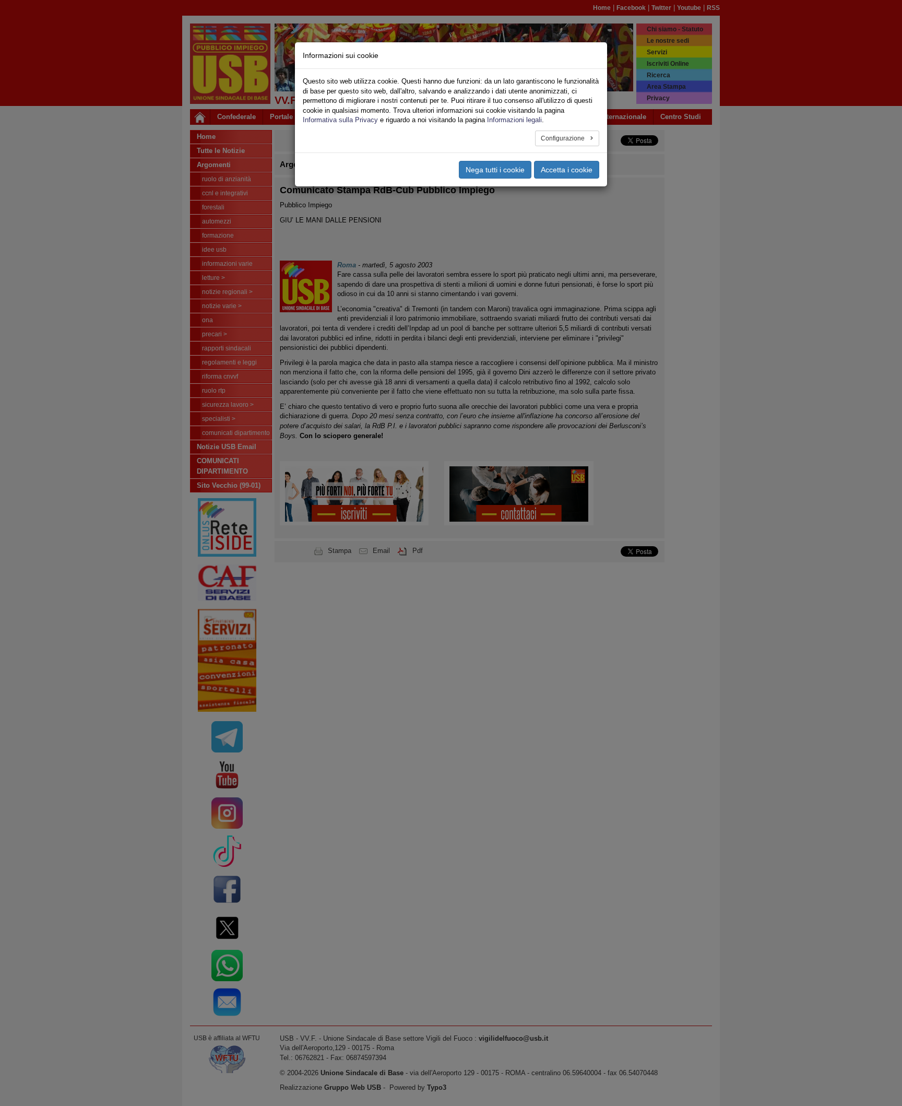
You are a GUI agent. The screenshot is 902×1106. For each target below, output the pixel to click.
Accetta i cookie (566, 170)
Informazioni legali (514, 120)
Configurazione (563, 138)
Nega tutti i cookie (495, 170)
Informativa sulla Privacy (340, 120)
